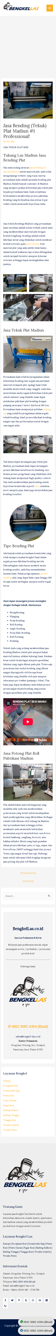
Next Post (28, 881)
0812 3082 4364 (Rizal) (24, 1281)
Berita (6, 141)
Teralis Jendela (11, 1125)
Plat (13, 141)
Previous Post (28, 872)
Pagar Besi (8, 1105)
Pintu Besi (8, 1095)
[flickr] (47, 1300)
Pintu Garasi (9, 1100)
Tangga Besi (9, 1120)
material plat (32, 243)
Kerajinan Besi (10, 1085)
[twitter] (13, 1300)
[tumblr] (27, 1300)
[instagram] (33, 1300)
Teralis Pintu (10, 1130)
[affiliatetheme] (6, 1305)
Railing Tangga (11, 1115)
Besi (37, 486)
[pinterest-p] (20, 1300)
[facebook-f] (6, 1300)
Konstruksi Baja (11, 1090)
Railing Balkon (10, 1110)
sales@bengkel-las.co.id (28, 1036)
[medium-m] (40, 1300)
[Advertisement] (28, 45)
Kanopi (7, 1080)
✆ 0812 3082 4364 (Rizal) (28, 1026)
